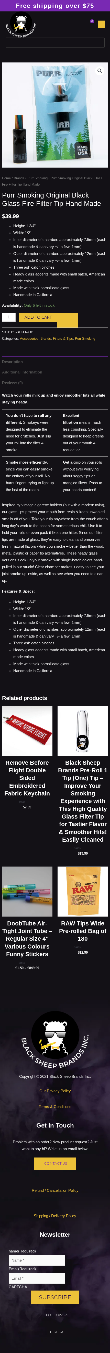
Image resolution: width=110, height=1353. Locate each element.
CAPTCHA (18, 1287)
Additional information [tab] (22, 372)
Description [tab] (12, 362)
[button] (101, 24)
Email (22, 1269)
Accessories (29, 338)
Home (6, 178)
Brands (19, 178)
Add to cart (38, 317)
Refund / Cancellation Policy (55, 1190)
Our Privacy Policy (55, 1091)
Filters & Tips (63, 338)
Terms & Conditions (55, 1107)
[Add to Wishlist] (67, 320)
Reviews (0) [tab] (12, 383)
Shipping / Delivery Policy (55, 1216)
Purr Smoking (37, 178)
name (22, 1251)
